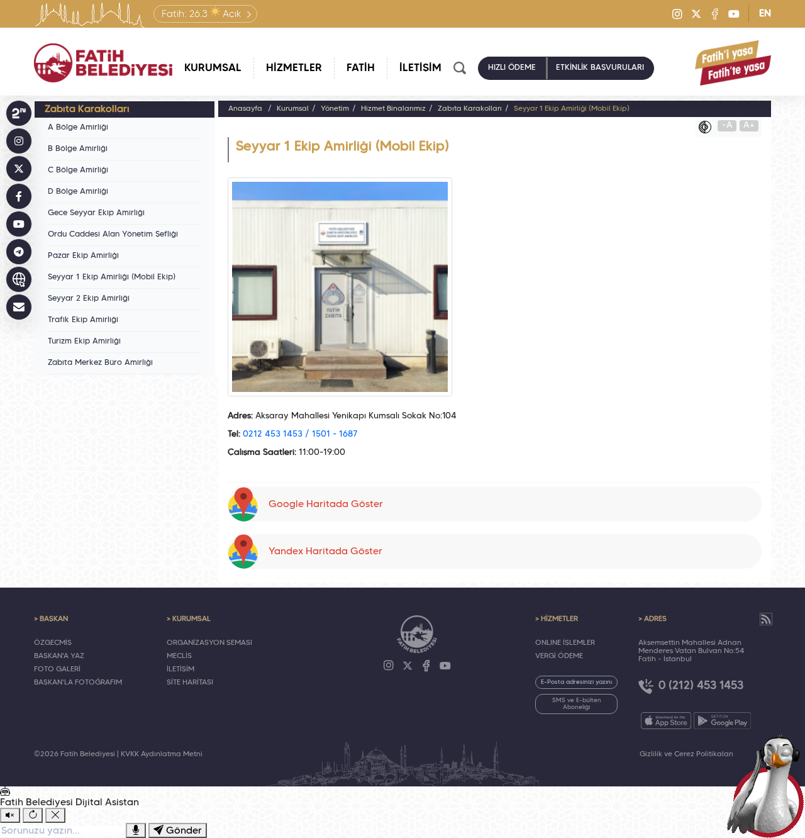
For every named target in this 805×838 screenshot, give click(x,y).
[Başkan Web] (18, 279)
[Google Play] (722, 720)
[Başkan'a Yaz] (18, 307)
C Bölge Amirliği (78, 170)
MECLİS (179, 656)
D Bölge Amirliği (78, 192)
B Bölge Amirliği (78, 149)
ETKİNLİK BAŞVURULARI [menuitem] (600, 68)
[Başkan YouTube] (18, 224)
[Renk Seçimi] (708, 127)
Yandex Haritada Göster (325, 551)
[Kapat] (55, 815)
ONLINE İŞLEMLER (565, 643)
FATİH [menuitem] (361, 68)
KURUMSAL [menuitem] (213, 68)
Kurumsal (293, 109)
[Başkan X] (18, 168)
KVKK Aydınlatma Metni (162, 754)
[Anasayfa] (103, 63)
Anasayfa (245, 109)
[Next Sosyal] (18, 113)
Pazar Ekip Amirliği (83, 256)
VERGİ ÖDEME (559, 656)
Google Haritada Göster (326, 504)
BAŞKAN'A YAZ (59, 656)
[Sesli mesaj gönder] (136, 830)
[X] (696, 14)
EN (765, 13)
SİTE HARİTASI (190, 682)
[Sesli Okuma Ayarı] (10, 815)
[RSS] (766, 619)
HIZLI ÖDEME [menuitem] (512, 68)
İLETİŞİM (180, 669)
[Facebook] (715, 14)
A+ (749, 125)
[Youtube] (733, 14)
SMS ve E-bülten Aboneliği (576, 704)
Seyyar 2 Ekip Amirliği (89, 299)
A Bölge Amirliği (78, 127)
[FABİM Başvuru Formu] (768, 785)
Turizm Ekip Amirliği (84, 341)
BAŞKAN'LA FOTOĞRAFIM (78, 682)
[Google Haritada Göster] (495, 475)
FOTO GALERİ (57, 669)
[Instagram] (677, 14)
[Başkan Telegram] (18, 251)
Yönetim (335, 109)
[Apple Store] (666, 720)
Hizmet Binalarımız (393, 109)
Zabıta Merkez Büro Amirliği (100, 363)
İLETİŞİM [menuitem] (420, 68)
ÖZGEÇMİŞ (53, 643)
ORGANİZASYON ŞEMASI (209, 643)
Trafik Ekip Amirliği (83, 320)
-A (727, 125)
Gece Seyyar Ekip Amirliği (96, 213)
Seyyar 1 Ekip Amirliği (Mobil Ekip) (111, 277)
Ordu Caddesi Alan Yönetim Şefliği (113, 234)
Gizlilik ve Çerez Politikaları (686, 754)
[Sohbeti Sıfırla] (33, 815)
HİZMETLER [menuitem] (294, 68)
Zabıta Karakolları (470, 109)
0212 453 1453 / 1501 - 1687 (300, 434)
